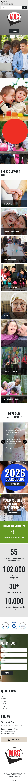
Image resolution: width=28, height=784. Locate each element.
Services (3, 701)
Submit (7, 673)
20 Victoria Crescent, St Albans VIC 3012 (12, 725)
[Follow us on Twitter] (7, 4)
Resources (4, 706)
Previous (3, 442)
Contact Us (4, 709)
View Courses (15, 484)
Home (2, 696)
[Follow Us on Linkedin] (12, 4)
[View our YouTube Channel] (10, 4)
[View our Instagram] (5, 4)
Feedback (14, 780)
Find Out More (14, 513)
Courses (3, 704)
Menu (15, 31)
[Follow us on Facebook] (2, 4)
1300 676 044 (6, 1)
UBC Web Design (16, 776)
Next (25, 442)
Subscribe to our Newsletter (14, 537)
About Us (3, 699)
